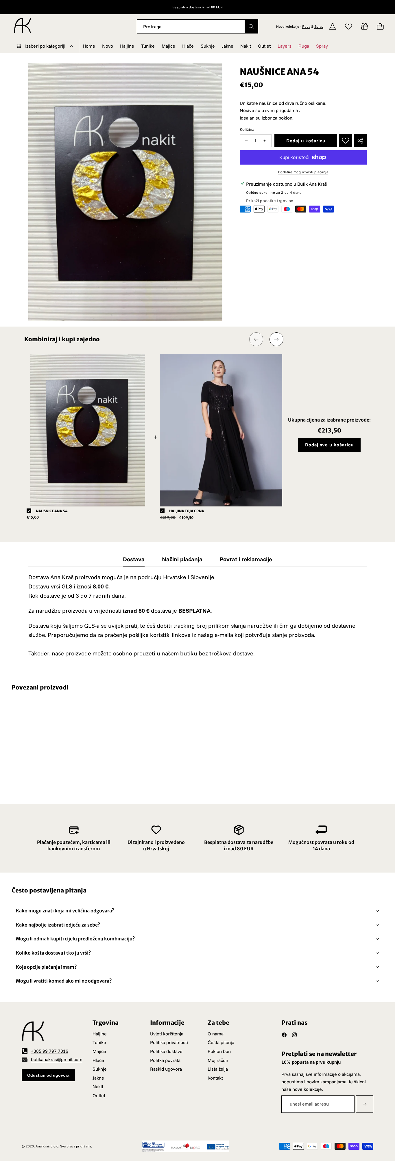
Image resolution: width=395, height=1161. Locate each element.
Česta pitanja (221, 1042)
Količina (247, 129)
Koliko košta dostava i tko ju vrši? (53, 953)
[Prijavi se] (332, 26)
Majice (99, 1051)
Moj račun (218, 1060)
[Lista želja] (348, 26)
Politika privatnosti (169, 1042)
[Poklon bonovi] (364, 26)
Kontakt (215, 1078)
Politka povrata (165, 1060)
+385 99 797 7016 (49, 1051)
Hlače (98, 1060)
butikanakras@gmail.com (56, 1059)
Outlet (99, 1095)
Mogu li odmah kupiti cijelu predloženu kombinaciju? (75, 939)
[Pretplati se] (364, 1104)
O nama (216, 1034)
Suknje (100, 1069)
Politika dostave (166, 1051)
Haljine (100, 1034)
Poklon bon (219, 1051)
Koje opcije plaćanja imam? (46, 967)
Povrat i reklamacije (246, 559)
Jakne (98, 1078)
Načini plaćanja (182, 559)
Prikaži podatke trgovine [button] (270, 200)
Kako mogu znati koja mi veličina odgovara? (65, 911)
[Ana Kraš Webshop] (23, 26)
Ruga (306, 26)
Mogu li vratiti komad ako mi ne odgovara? (64, 981)
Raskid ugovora (166, 1069)
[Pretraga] (251, 26)
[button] (375, 7)
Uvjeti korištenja (166, 1034)
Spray (318, 26)
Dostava (134, 559)
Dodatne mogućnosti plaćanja (303, 172)
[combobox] (197, 26)
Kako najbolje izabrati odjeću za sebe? (58, 925)
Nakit (98, 1086)
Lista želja (218, 1069)
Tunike (99, 1042)
